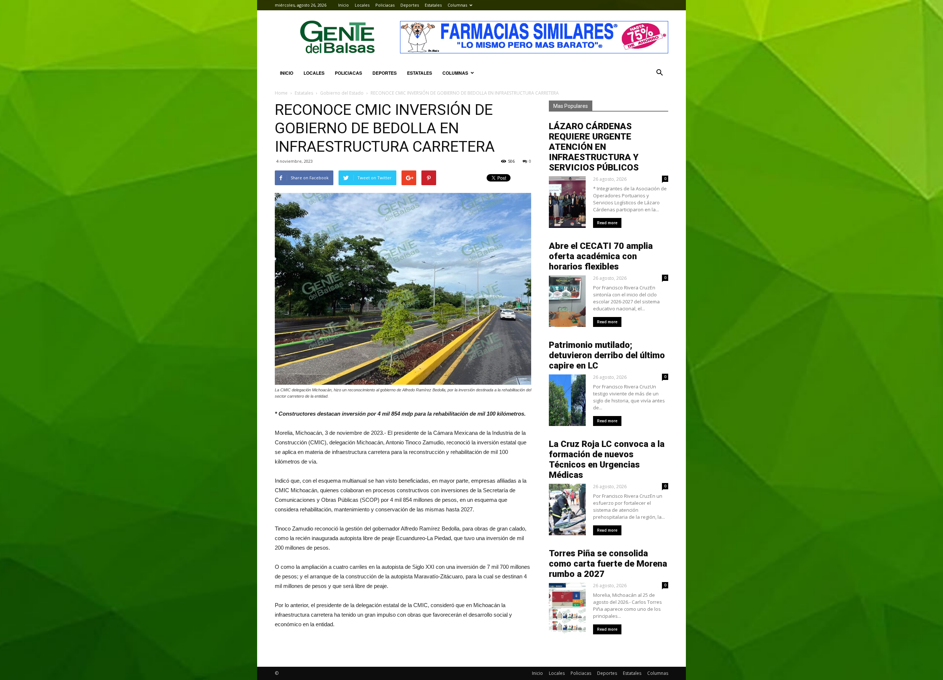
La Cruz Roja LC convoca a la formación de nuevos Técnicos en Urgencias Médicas (607, 459)
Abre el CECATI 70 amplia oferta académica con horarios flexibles (601, 256)
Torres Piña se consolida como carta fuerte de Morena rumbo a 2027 (608, 563)
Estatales (433, 5)
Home (281, 93)
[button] (659, 73)
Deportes (409, 5)
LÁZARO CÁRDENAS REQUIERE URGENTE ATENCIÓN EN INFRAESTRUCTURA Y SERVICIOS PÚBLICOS (594, 147)
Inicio (343, 5)
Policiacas (385, 5)
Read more (607, 223)
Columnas (457, 5)
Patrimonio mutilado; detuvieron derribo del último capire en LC (607, 355)
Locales (362, 5)
